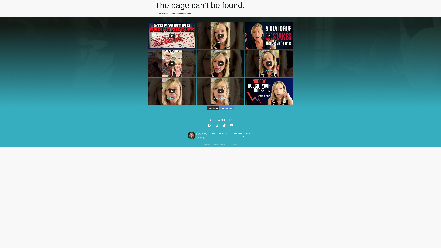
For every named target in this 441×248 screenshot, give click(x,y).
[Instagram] (217, 125)
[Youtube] (232, 125)
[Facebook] (209, 125)
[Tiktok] (224, 125)
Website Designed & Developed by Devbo (220, 144)
